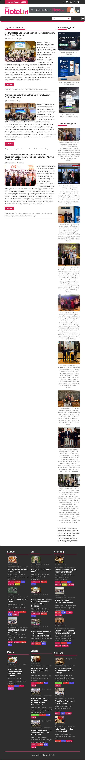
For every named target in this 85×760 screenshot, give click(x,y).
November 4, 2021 (14, 664)
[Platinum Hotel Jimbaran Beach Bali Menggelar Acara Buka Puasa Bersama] (20, 42)
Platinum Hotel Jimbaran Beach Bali (37, 89)
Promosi (10, 688)
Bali (13, 89)
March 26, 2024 (37, 594)
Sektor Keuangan (10, 216)
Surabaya (57, 685)
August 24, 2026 (61, 565)
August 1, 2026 (71, 659)
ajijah (20, 39)
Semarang (71, 584)
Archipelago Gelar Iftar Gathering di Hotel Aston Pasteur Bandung (27, 96)
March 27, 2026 (60, 696)
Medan (22, 686)
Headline (17, 89)
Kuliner (17, 584)
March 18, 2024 (37, 626)
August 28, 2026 (14, 564)
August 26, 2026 (14, 625)
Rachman (21, 163)
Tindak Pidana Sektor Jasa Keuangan (25, 216)
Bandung (14, 149)
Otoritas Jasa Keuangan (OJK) (31, 213)
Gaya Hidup (35, 714)
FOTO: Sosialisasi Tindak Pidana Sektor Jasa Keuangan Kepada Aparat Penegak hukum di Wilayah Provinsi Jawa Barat (29, 156)
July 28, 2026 (47, 721)
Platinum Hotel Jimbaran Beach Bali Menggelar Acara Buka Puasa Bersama (30, 34)
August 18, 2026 (61, 595)
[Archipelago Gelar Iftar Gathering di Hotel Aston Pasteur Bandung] (20, 104)
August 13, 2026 (61, 626)
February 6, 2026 (61, 724)
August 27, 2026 (14, 594)
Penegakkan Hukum (46, 213)
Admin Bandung (14, 567)
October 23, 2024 (38, 564)
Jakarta (34, 685)
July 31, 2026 (47, 689)
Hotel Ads (11, 584)
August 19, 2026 (37, 663)
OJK (21, 213)
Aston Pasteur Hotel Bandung (39, 149)
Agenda (8, 89)
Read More (9, 84)
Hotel (22, 89)
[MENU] (82, 18)
